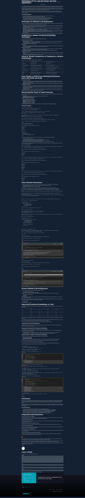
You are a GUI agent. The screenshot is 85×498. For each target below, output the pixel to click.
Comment (23, 455)
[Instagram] (26, 493)
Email (22, 466)
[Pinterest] (27, 493)
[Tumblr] (28, 493)
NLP (24, 12)
